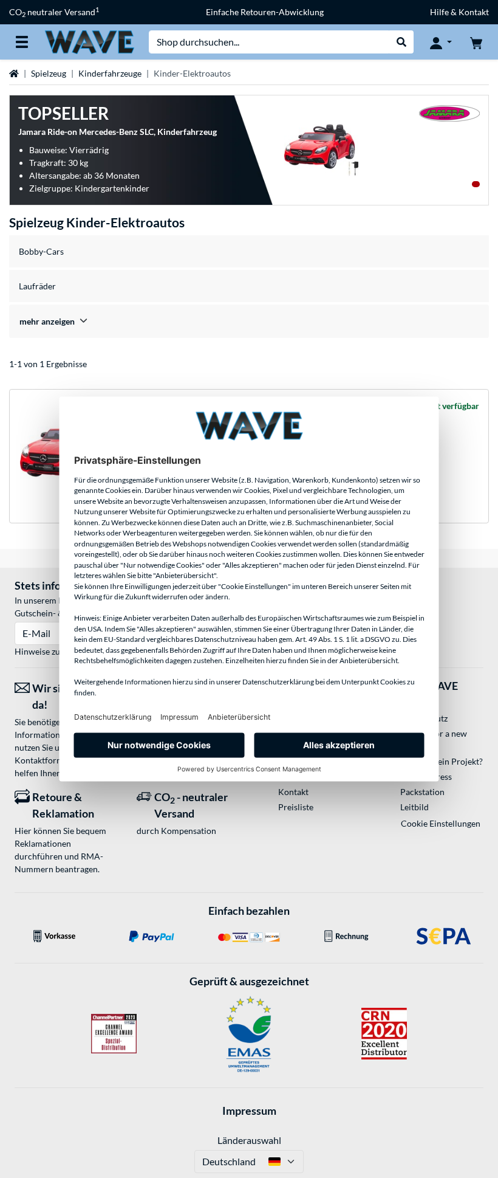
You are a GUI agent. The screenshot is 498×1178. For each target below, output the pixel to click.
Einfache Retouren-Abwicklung (265, 12)
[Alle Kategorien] (22, 42)
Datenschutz (424, 718)
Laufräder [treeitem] (37, 286)
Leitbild (414, 807)
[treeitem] (249, 321)
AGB (409, 703)
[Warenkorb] (476, 42)
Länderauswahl (249, 1140)
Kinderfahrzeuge (110, 73)
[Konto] (441, 42)
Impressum (249, 1110)
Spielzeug (48, 73)
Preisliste (295, 807)
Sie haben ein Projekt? (441, 761)
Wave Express (426, 776)
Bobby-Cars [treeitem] (41, 251)
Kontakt (293, 792)
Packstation (422, 792)
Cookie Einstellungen (440, 823)
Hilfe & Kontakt (459, 12)
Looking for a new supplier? (433, 739)
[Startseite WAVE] (89, 41)
